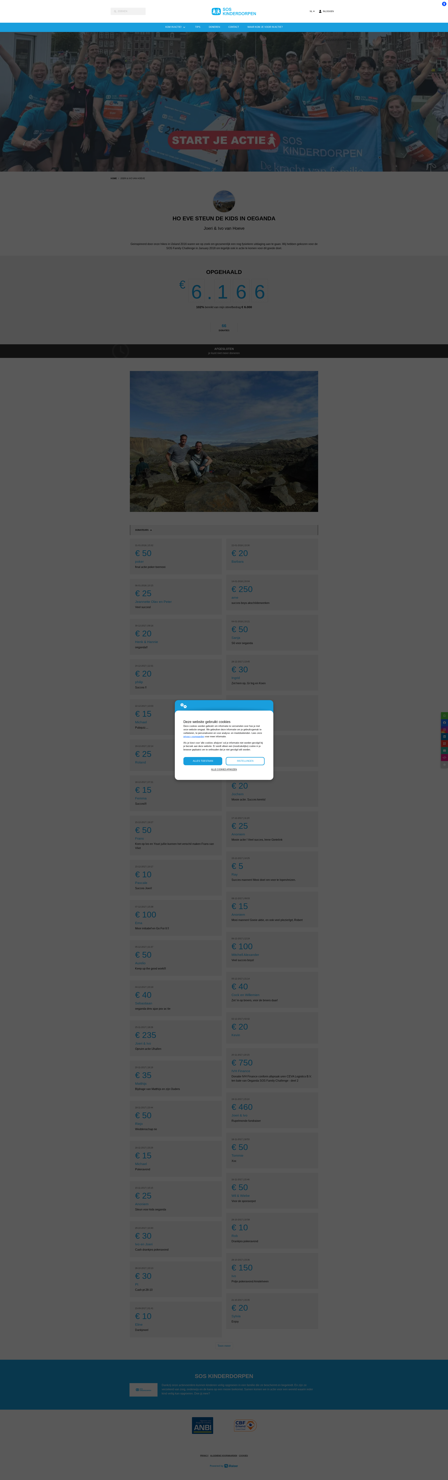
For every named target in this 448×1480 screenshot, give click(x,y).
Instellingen (245, 761)
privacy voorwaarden (193, 736)
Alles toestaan (203, 761)
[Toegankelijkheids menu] (444, 4)
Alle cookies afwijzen (224, 769)
